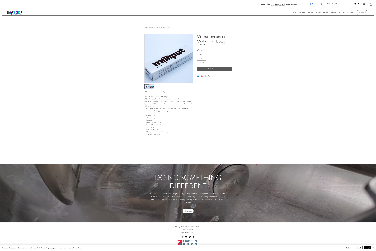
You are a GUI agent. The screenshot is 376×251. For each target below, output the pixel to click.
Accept (367, 248)
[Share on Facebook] (198, 76)
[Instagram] (182, 236)
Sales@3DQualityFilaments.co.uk (188, 226)
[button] (371, 4)
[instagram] (364, 4)
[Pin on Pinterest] (202, 76)
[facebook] (361, 4)
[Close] (373, 247)
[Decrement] (198, 58)
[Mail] (312, 4)
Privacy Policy (77, 248)
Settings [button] (348, 248)
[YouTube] (355, 4)
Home (146, 27)
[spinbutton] (201, 58)
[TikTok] (358, 4)
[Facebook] (193, 236)
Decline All (357, 248)
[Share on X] (209, 76)
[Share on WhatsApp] (205, 76)
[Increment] (204, 58)
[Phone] (322, 4)
